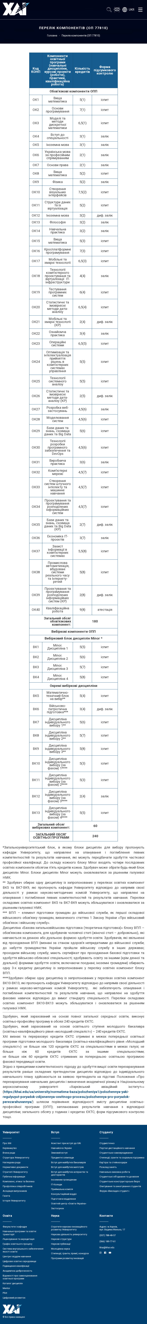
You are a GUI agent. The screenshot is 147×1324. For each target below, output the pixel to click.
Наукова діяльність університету (69, 1234)
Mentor (6, 1288)
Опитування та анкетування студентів (120, 1186)
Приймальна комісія (62, 1189)
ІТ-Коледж (56, 1184)
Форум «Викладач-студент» (114, 1191)
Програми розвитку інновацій (67, 1258)
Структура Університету (16, 1157)
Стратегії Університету (15, 1172)
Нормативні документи (15, 1167)
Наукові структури (61, 1239)
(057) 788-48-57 (107, 1235)
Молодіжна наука (60, 1248)
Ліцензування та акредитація (18, 1239)
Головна (52, 35)
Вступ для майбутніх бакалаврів (68, 1162)
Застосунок (57, 1208)
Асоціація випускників (15, 1191)
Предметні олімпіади (62, 1157)
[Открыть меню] (140, 10)
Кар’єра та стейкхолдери (113, 1162)
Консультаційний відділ (64, 1194)
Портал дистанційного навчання (117, 1148)
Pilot (5, 1293)
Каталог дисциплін (13, 1283)
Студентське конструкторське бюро (119, 1181)
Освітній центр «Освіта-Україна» (68, 1203)
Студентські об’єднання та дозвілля (119, 1176)
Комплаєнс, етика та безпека (18, 1181)
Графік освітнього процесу (17, 1244)
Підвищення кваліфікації (16, 1266)
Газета (6, 1195)
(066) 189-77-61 (107, 1241)
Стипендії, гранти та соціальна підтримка (121, 1157)
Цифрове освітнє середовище (19, 1261)
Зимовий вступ (59, 1152)
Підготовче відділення (63, 1199)
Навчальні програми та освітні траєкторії (19, 1233)
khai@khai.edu (106, 1247)
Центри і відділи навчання (17, 1256)
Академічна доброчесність (17, 1270)
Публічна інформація (14, 1176)
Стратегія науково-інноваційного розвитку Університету (69, 1228)
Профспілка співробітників (17, 1186)
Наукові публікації (60, 1244)
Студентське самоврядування (116, 1152)
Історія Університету (14, 1200)
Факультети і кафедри (15, 1226)
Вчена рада (9, 1152)
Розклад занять (108, 1167)
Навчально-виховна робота (114, 1172)
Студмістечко (107, 1143)
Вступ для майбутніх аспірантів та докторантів (69, 1173)
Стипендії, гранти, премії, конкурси (70, 1253)
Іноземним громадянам (64, 1179)
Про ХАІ (7, 1143)
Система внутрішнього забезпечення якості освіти (23, 1250)
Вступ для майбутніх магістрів (67, 1167)
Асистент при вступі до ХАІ (66, 1143)
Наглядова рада (11, 1162)
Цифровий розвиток (14, 1297)
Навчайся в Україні (61, 1148)
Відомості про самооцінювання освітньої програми (20, 1277)
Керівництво (10, 1148)
